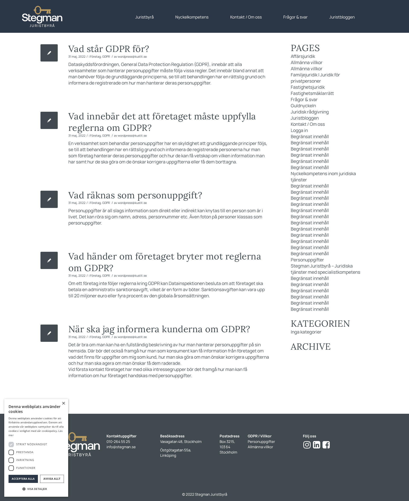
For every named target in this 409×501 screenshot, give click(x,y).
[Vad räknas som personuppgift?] (49, 199)
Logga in (299, 130)
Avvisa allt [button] (51, 479)
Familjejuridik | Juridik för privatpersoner (315, 78)
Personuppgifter (307, 260)
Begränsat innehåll (310, 136)
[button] (36, 489)
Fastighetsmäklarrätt (312, 93)
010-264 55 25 (118, 441)
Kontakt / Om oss (308, 124)
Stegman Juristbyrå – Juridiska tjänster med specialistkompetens (325, 269)
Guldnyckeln (303, 106)
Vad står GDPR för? (108, 48)
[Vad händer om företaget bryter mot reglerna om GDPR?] (49, 260)
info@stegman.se (121, 446)
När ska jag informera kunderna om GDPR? (159, 329)
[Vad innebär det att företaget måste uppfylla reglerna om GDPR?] (49, 120)
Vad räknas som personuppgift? (135, 195)
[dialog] (36, 448)
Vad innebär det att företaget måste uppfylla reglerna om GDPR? (162, 122)
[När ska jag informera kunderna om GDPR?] (49, 333)
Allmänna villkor (307, 62)
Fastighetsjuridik (308, 87)
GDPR (106, 56)
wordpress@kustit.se (132, 56)
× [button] (63, 403)
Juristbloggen (305, 118)
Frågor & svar (304, 99)
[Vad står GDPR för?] (49, 53)
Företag (95, 56)
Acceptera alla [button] (23, 479)
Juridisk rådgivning (310, 112)
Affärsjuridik (303, 56)
